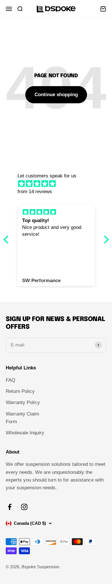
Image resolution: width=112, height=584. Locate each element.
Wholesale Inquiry (25, 432)
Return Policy (20, 391)
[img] (59, 184)
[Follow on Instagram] (24, 507)
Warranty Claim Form (22, 417)
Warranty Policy (23, 402)
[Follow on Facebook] (9, 507)
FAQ (10, 380)
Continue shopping (56, 94)
